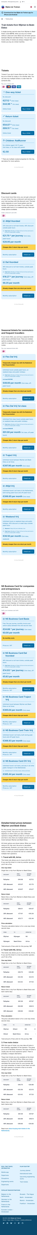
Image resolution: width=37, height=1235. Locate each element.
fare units (15, 946)
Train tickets (24, 1182)
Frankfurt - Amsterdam (27, 1203)
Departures (5, 1175)
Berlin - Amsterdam (26, 1197)
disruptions (4, 1)
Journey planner (25, 1170)
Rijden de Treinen (16, 1218)
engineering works (13, 1)
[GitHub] (22, 1223)
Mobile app (5, 1172)
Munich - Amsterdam (26, 1200)
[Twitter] (3, 1223)
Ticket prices (9, 19)
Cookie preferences (25, 1220)
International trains (26, 1173)
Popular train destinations (10, 1190)
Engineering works (7, 1181)
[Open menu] (34, 6)
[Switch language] (31, 7)
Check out (27, 254)
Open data (10, 1220)
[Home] (2, 19)
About (4, 1220)
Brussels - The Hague (27, 1194)
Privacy (17, 1220)
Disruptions (5, 1178)
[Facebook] (7, 1223)
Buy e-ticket (26, 109)
